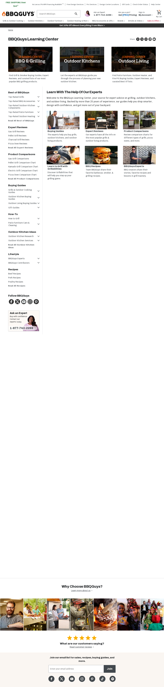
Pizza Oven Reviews (17, 143)
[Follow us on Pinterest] (92, 679)
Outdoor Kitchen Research (21, 236)
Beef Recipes (14, 273)
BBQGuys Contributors (18, 263)
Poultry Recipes (15, 281)
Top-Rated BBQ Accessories (21, 101)
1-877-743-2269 (21, 328)
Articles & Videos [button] (135, 21)
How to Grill (13, 218)
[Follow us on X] (62, 679)
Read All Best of (21, 121)
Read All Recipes (16, 286)
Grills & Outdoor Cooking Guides (20, 191)
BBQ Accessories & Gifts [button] (102, 21)
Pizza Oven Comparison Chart (22, 174)
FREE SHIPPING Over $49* (16, 4)
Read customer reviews (81, 647)
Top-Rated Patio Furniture (20, 112)
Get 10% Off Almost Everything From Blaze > (82, 25)
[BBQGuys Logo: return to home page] (18, 14)
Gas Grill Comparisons (18, 158)
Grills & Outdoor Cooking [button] (13, 21)
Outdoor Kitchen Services (20, 240)
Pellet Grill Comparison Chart (22, 162)
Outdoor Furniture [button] (54, 21)
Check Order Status (140, 4)
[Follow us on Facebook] (51, 679)
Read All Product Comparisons (23, 179)
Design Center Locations (109, 4)
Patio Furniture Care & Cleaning (18, 224)
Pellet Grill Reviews (17, 135)
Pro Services (92, 4)
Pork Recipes (14, 277)
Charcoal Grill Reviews (18, 139)
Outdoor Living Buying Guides (22, 203)
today (19, 322)
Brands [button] (120, 21)
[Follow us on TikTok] (102, 679)
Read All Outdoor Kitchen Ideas (21, 246)
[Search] (76, 13)
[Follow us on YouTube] (72, 679)
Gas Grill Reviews (16, 131)
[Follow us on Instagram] (82, 679)
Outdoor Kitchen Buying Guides (19, 197)
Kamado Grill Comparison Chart (23, 166)
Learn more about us (80, 590)
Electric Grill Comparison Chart (23, 170)
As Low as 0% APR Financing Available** (48, 4)
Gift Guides (13, 207)
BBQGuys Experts (16, 258)
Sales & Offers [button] (153, 21)
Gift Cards (126, 4)
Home (10, 30)
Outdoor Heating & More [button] (77, 21)
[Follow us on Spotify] (113, 679)
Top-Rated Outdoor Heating (21, 116)
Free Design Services (75, 4)
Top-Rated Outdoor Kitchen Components (21, 106)
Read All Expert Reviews (20, 147)
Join (109, 668)
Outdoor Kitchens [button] (35, 21)
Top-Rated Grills (16, 97)
